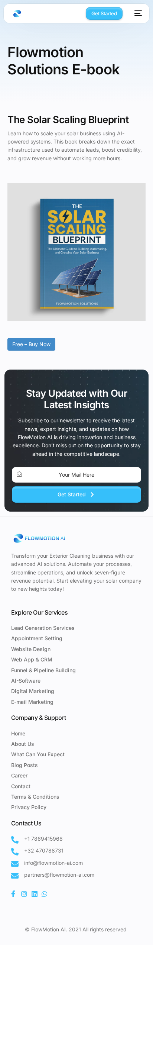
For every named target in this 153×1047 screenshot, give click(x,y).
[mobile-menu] (136, 13)
